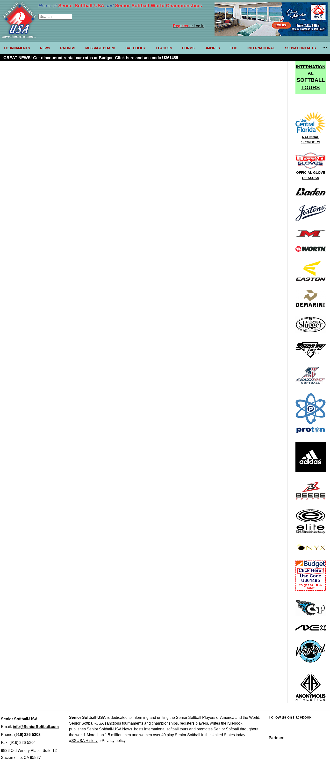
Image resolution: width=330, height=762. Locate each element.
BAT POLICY (135, 48)
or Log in (188, 26)
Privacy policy (114, 741)
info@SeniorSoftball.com (36, 727)
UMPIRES (212, 48)
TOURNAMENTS (17, 48)
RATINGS (67, 48)
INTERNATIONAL (261, 48)
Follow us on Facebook (290, 717)
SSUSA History (84, 741)
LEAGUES (164, 48)
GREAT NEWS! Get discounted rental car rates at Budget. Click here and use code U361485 (90, 57)
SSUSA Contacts (300, 48)
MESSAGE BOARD (100, 48)
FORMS (188, 48)
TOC (233, 48)
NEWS (45, 48)
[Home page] (19, 37)
